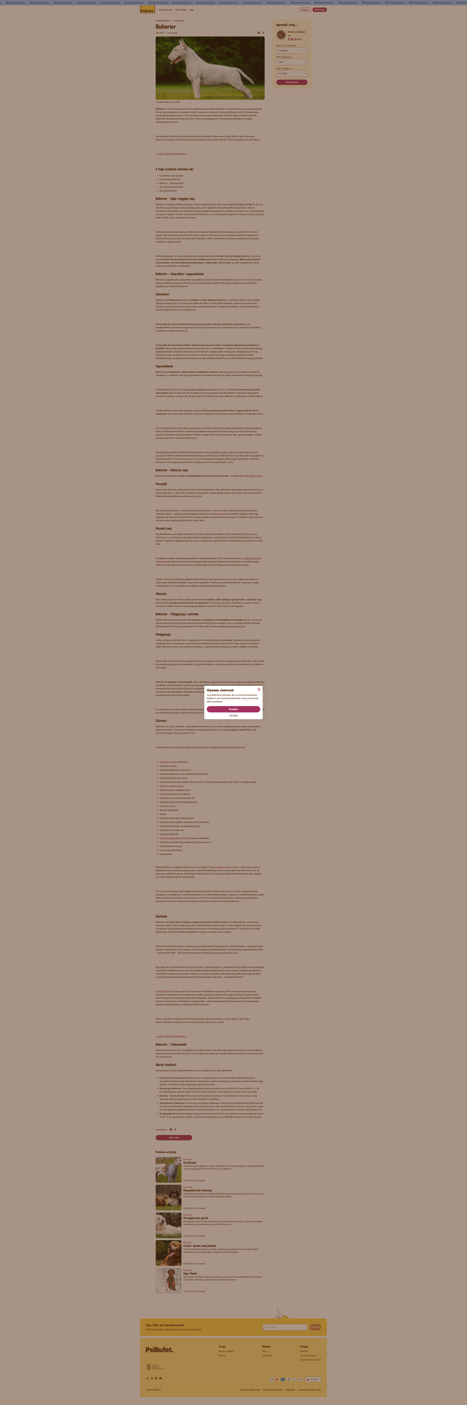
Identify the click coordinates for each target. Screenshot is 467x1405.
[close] (255, 675)
